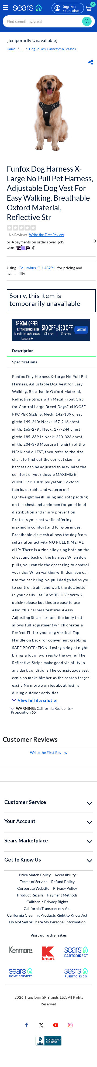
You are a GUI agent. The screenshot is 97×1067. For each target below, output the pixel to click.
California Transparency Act (47, 908)
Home (11, 49)
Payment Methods (62, 895)
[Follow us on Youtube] (55, 1024)
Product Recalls (30, 895)
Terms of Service (33, 881)
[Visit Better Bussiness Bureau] (48, 1040)
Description (22, 350)
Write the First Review (46, 235)
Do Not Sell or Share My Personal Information (47, 922)
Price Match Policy (35, 875)
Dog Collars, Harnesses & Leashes (52, 49)
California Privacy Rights (47, 901)
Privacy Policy (65, 888)
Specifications (24, 362)
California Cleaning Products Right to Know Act (47, 915)
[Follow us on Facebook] (26, 1024)
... (22, 49)
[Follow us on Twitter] (41, 1024)
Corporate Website (33, 888)
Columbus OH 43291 (37, 267)
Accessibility (65, 875)
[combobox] (49, 21)
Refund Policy (63, 881)
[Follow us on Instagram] (70, 1024)
